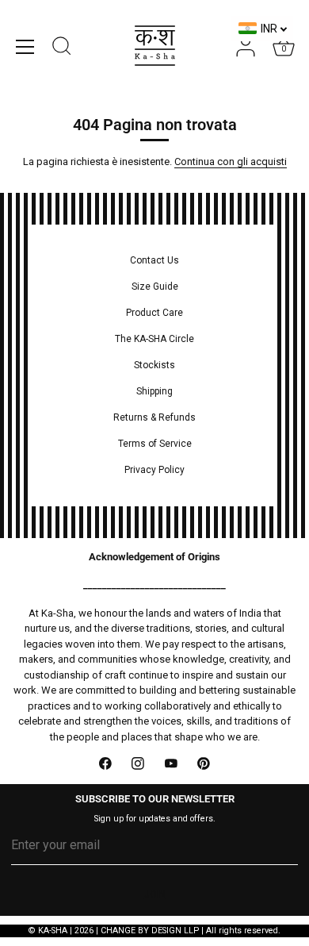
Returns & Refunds (154, 417)
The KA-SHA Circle (154, 338)
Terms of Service (155, 443)
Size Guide (155, 286)
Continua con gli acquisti (230, 161)
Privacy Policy (154, 469)
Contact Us (154, 260)
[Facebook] (105, 763)
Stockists (154, 365)
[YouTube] (171, 763)
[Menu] (25, 46)
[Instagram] (138, 763)
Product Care (154, 312)
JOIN (155, 894)
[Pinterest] (204, 763)
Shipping (154, 391)
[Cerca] (61, 48)
